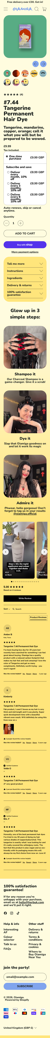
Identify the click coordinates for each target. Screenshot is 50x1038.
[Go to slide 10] (30, 581)
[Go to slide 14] (38, 581)
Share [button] (35, 674)
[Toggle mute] (30, 525)
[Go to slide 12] (34, 581)
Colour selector (9, 938)
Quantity (9, 217)
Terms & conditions (35, 938)
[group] (25, 587)
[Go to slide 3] (15, 581)
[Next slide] (44, 552)
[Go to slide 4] (17, 581)
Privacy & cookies (35, 945)
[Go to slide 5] (19, 581)
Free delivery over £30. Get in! (25, 2)
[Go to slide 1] (11, 581)
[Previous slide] (6, 552)
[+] (20, 223)
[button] (37, 9)
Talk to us (10, 944)
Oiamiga (19, 997)
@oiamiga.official (25, 514)
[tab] (38, 618)
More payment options (25, 252)
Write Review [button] (25, 598)
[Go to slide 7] (23, 581)
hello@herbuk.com (31, 902)
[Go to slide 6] (21, 581)
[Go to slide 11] (32, 581)
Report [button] (28, 674)
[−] (6, 223)
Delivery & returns (36, 931)
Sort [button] (6, 609)
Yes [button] (24, 674)
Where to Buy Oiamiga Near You (37, 954)
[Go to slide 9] (28, 581)
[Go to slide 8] (26, 581)
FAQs (7, 949)
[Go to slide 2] (13, 581)
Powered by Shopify (17, 1000)
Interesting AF (11, 931)
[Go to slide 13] (36, 581)
